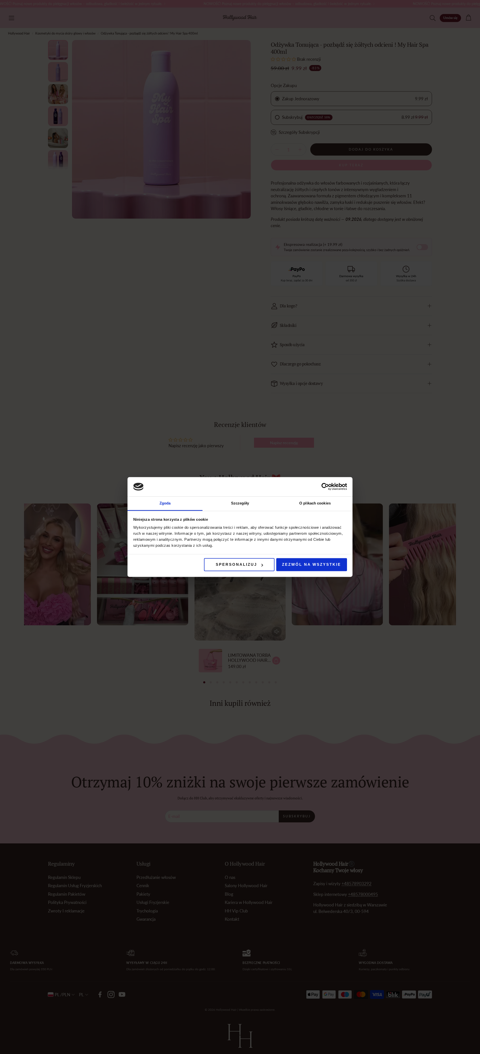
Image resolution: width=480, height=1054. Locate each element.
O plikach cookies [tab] (315, 503)
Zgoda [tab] (165, 503)
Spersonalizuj (236, 565)
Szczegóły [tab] (240, 503)
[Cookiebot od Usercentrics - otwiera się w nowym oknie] (325, 486)
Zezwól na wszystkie (311, 565)
